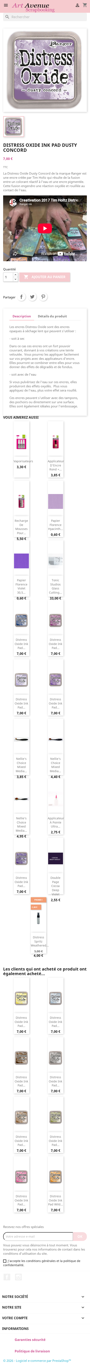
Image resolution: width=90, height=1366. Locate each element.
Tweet (32, 297)
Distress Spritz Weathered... (40, 941)
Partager (21, 297)
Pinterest (43, 297)
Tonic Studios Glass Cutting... (55, 586)
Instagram (18, 1277)
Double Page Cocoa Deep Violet (55, 886)
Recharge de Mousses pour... (21, 527)
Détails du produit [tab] (52, 316)
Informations (15, 1328)
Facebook (7, 1277)
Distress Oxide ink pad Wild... (55, 1200)
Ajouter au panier (45, 276)
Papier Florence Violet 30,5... (21, 586)
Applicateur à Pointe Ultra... (56, 822)
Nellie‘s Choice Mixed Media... (21, 765)
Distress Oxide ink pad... (21, 644)
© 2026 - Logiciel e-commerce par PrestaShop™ (37, 1360)
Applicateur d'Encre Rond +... (56, 465)
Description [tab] (22, 316)
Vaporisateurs (23, 461)
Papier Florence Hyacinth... (55, 525)
